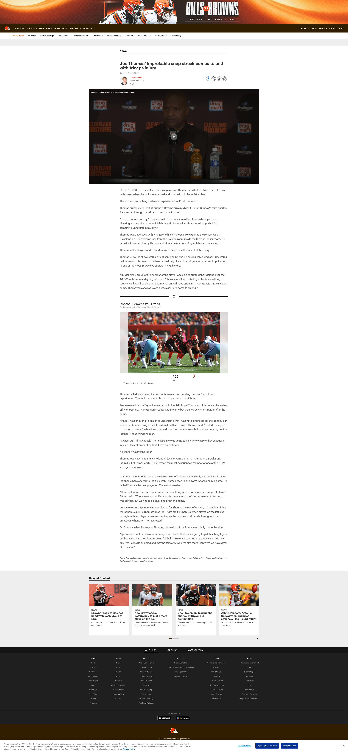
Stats (93, 685)
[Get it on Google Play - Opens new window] (183, 719)
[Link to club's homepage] (7, 28)
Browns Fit (250, 667)
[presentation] (258, 639)
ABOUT (249, 658)
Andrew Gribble (136, 77)
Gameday (216, 667)
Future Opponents (180, 672)
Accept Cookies (289, 746)
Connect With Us (250, 690)
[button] (174, 136)
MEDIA (118, 658)
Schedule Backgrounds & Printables (180, 667)
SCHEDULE (181, 658)
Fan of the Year (216, 672)
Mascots (217, 676)
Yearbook (93, 703)
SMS (249, 685)
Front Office (93, 694)
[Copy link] (224, 78)
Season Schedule (180, 663)
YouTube (118, 698)
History (93, 698)
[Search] (299, 28)
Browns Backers (217, 681)
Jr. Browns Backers (217, 685)
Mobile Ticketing (146, 690)
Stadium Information (249, 694)
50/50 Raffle (216, 698)
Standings (93, 690)
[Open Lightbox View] (174, 349)
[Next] (194, 376)
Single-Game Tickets (146, 663)
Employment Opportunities (250, 698)
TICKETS (146, 658)
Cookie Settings (244, 746)
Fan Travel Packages (146, 703)
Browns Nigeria (249, 672)
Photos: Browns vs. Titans (140, 304)
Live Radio (118, 681)
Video (118, 667)
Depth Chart (93, 672)
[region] (174, 746)
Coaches (93, 667)
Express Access (146, 694)
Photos (118, 672)
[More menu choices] (95, 28)
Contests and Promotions (216, 663)
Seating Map (146, 685)
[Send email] (219, 80)
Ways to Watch (118, 694)
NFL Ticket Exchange (146, 698)
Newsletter (250, 681)
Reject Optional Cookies (267, 746)
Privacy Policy (129, 749)
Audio (118, 676)
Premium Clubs (146, 681)
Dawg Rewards (216, 694)
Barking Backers (217, 690)
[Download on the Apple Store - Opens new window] (164, 718)
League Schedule (180, 676)
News (118, 663)
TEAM (93, 658)
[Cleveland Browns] (174, 731)
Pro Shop (249, 676)
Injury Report (93, 676)
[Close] (344, 746)
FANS (217, 658)
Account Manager (146, 672)
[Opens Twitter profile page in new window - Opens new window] (132, 83)
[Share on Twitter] (214, 80)
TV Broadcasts (118, 690)
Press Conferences (118, 685)
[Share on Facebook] (208, 80)
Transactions (93, 681)
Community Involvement (250, 663)
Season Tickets (146, 667)
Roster (93, 663)
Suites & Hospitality (146, 676)
